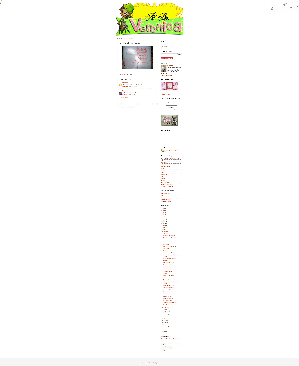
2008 (163, 229)
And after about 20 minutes (169, 252)
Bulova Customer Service (169, 285)
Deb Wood (163, 178)
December (166, 231)
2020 (163, 208)
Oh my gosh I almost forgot (169, 246)
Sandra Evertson (164, 174)
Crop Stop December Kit (168, 294)
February (166, 326)
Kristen (162, 172)
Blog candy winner (167, 291)
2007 (163, 331)
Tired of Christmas (167, 271)
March (165, 324)
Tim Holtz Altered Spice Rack (170, 302)
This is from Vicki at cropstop (170, 289)
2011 (163, 223)
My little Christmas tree (168, 242)
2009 (163, 227)
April (165, 322)
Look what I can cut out (168, 262)
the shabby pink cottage (166, 346)
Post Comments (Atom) (128, 107)
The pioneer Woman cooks (167, 184)
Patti (162, 160)
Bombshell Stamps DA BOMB (167, 348)
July (165, 316)
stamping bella (164, 350)
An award (165, 260)
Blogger (156, 363)
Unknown (124, 82)
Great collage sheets (165, 352)
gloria (162, 164)
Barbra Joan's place (165, 193)
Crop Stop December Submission (170, 304)
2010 (163, 225)
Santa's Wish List (167, 296)
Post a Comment (124, 97)
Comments (165, 46)
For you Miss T (166, 244)
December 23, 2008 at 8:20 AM (129, 94)
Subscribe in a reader (165, 94)
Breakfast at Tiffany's (168, 298)
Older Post (154, 104)
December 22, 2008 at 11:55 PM (129, 86)
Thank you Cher (166, 279)
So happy (165, 233)
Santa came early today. (168, 264)
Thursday (165, 273)
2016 (163, 212)
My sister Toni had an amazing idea (171, 237)
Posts (164, 44)
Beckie (162, 168)
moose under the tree (168, 239)
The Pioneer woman (165, 182)
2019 (163, 210)
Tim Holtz (163, 180)
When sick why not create (169, 235)
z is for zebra (166, 277)
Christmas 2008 (166, 248)
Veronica (171, 65)
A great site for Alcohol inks (167, 186)
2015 (163, 214)
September (166, 311)
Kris (162, 176)
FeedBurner (174, 109)
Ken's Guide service (165, 166)
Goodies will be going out (169, 287)
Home (138, 104)
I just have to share (167, 300)
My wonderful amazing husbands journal (170, 158)
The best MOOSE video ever (169, 267)
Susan (162, 195)
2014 (163, 217)
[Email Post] (131, 74)
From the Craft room (165, 342)
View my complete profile (166, 75)
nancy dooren (164, 162)
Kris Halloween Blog (165, 199)
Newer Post (120, 104)
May (165, 320)
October (165, 309)
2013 (163, 219)
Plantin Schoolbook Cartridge (169, 258)
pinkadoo (163, 170)
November (166, 307)
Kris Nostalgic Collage (166, 201)
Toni (123, 90)
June (165, 318)
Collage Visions (164, 344)
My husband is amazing (168, 275)
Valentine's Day (166, 269)
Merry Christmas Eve (168, 250)
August (165, 314)
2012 (163, 221)
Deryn (162, 197)
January (165, 329)
